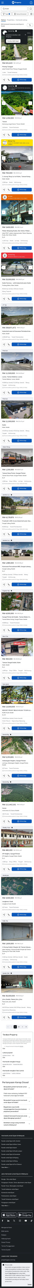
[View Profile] (17, 87)
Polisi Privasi (12, 1273)
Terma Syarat (5, 1250)
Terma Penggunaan (8, 1246)
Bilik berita (5, 1231)
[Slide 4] (17, 58)
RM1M (21, 1046)
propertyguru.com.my (8, 1260)
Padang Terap (7, 1055)
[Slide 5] (19, 58)
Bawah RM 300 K (17, 1064)
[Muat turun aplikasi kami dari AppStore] (9, 1215)
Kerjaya (3, 1235)
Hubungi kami (6, 1238)
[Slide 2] (15, 168)
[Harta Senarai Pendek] (29, 38)
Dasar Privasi (5, 1242)
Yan (13, 1055)
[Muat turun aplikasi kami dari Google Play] (25, 1215)
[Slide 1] (13, 58)
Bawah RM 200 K (7, 1064)
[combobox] (16, 9)
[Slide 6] (20, 58)
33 (19, 1027)
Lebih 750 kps (6, 1073)
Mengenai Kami (6, 1227)
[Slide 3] (16, 58)
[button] (3, 20)
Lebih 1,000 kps (16, 1073)
